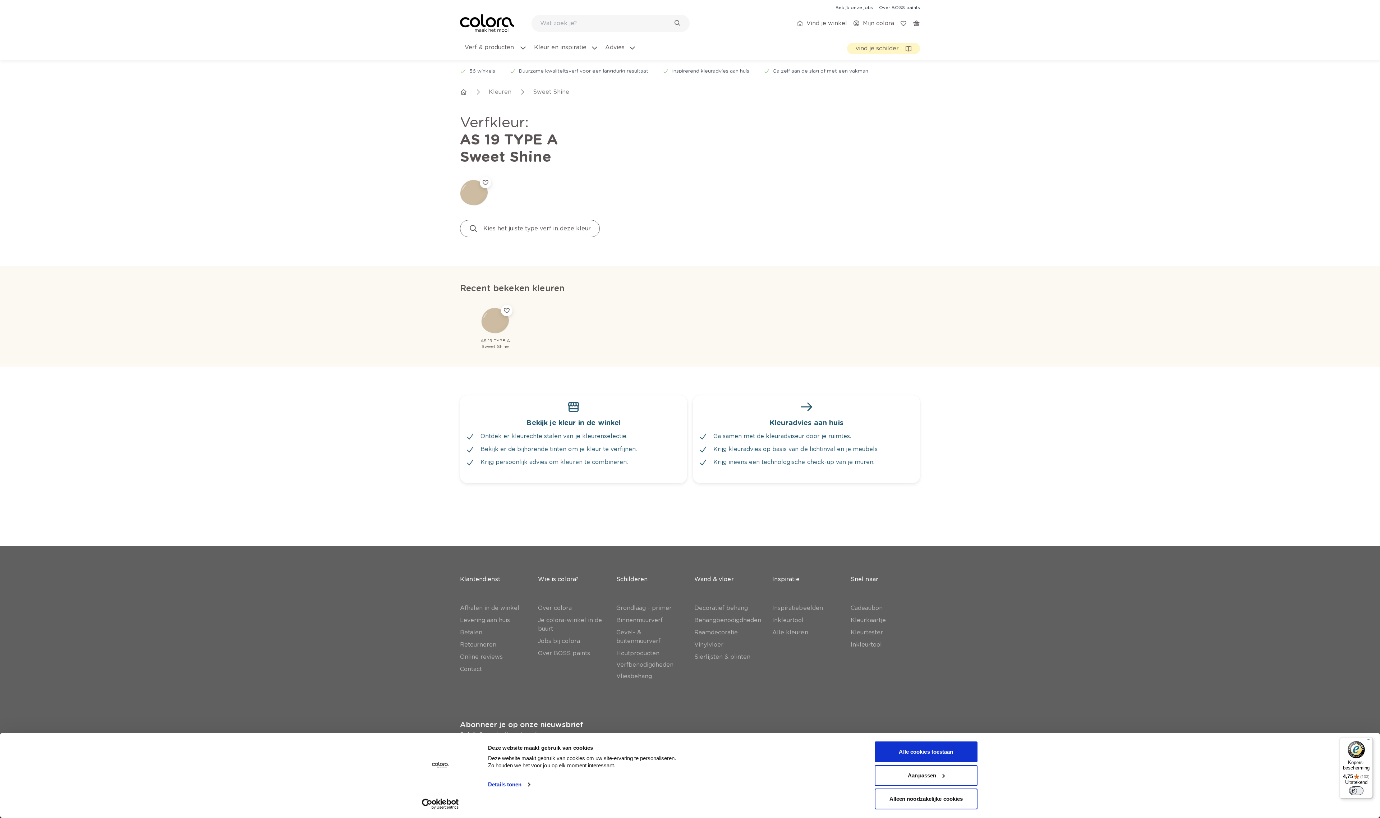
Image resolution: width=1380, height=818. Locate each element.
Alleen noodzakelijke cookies (926, 799)
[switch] (1356, 790)
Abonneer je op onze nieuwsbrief (521, 724)
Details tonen (504, 784)
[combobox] (611, 23)
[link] (854, 7)
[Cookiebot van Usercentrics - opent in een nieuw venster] (440, 804)
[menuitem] (495, 51)
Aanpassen (922, 775)
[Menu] (1368, 741)
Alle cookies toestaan (926, 752)
